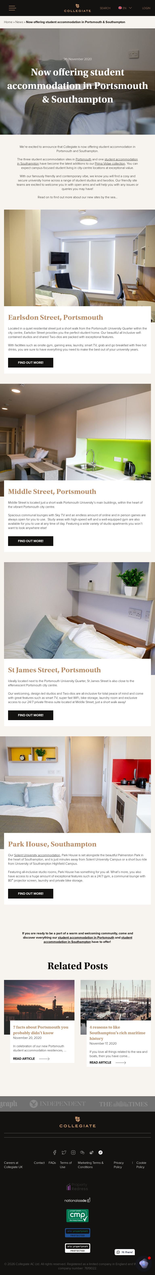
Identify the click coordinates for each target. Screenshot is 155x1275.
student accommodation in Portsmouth (86, 938)
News (19, 22)
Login (146, 8)
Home (8, 22)
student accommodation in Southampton (88, 940)
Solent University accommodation (37, 855)
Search (105, 8)
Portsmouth (83, 159)
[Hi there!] (144, 1264)
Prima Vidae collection (110, 164)
